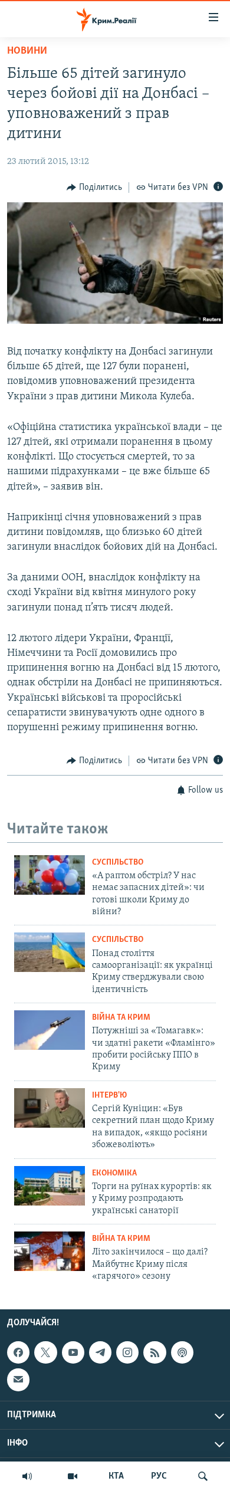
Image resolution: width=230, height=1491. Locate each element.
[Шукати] (203, 1476)
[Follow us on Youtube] (73, 1352)
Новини (27, 51)
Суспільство (117, 862)
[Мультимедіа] (72, 1476)
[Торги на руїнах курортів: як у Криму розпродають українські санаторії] (49, 1186)
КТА (116, 1476)
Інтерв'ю (109, 1095)
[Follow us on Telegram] (100, 1352)
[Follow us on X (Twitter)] (45, 1352)
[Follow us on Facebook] (18, 1352)
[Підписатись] (18, 1380)
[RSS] (154, 1352)
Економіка (114, 1173)
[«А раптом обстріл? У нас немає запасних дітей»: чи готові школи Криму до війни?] (49, 875)
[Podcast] (182, 1352)
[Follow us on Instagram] (127, 1352)
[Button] (94, 187)
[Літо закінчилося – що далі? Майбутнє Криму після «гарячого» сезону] (49, 1251)
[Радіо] (27, 1476)
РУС (159, 1476)
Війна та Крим (121, 1017)
